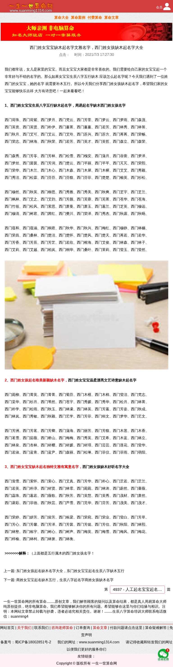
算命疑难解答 (156, 628)
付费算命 (95, 17)
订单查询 (83, 628)
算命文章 (111, 17)
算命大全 (61, 17)
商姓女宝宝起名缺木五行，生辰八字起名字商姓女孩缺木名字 (65, 580)
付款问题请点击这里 (126, 628)
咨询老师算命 (62, 628)
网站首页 (7, 628)
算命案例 (78, 17)
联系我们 (41, 628)
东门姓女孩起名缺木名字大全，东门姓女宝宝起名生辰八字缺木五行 (70, 571)
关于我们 (24, 628)
